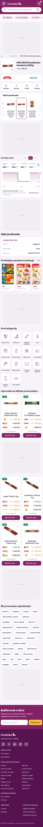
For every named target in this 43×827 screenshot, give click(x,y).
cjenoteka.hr (5, 757)
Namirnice (16, 342)
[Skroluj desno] (40, 17)
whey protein (28, 654)
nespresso (6, 654)
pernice (5, 611)
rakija (17, 654)
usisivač (6, 643)
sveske (26, 611)
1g (40, 158)
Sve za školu (23, 18)
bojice (35, 611)
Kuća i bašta (37, 357)
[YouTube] (26, 744)
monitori (36, 627)
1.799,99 (37, 555)
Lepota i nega (5, 357)
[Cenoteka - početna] (21, 3)
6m (36, 158)
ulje (11, 659)
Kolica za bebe (6, 769)
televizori (18, 638)
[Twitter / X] (9, 744)
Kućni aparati (5, 370)
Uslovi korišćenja (29, 812)
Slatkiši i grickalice (27, 343)
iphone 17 (32, 622)
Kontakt (4, 812)
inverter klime (35, 633)
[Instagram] (20, 744)
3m (31, 158)
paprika (37, 659)
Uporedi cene (10, 435)
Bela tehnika (16, 370)
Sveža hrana (5, 342)
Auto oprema (16, 384)
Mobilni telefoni (27, 779)
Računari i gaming (37, 370)
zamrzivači (7, 638)
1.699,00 (37, 547)
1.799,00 (16, 501)
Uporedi (16, 88)
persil (15, 665)
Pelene (3, 765)
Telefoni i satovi (5, 385)
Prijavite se (35, 722)
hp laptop (6, 622)
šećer (28, 659)
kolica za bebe (8, 649)
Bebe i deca (26, 357)
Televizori (25, 788)
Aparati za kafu (27, 775)
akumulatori (7, 633)
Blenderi (25, 765)
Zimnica (37, 18)
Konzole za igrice (7, 788)
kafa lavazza (31, 649)
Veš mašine (5, 785)
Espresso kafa (6, 775)
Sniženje (6, 88)
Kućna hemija (16, 357)
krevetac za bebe (19, 643)
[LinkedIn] (14, 744)
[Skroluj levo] (4, 108)
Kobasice (13, 56)
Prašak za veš (6, 782)
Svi (39, 261)
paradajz (6, 665)
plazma (24, 665)
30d (25, 158)
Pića (37, 342)
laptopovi (26, 617)
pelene (20, 649)
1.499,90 (37, 419)
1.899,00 (16, 509)
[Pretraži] (4, 9)
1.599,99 (16, 419)
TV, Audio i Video (27, 370)
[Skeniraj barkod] (38, 10)
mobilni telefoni (22, 627)
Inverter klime (27, 769)
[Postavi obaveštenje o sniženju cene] (38, 165)
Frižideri (25, 782)
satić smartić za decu (10, 617)
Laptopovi (25, 772)
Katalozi (9, 18)
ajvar (4, 659)
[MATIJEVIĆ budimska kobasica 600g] (8, 66)
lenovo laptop (19, 622)
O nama (3, 809)
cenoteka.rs (5, 754)
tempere (16, 611)
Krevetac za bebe (7, 772)
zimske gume (21, 633)
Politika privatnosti (30, 815)
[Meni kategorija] (4, 3)
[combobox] (20, 9)
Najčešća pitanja (29, 809)
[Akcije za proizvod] (12, 61)
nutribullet (31, 638)
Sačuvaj (37, 88)
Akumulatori (26, 785)
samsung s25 (7, 627)
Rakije (3, 779)
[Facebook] (3, 744)
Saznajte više (33, 193)
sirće (19, 659)
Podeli (27, 88)
